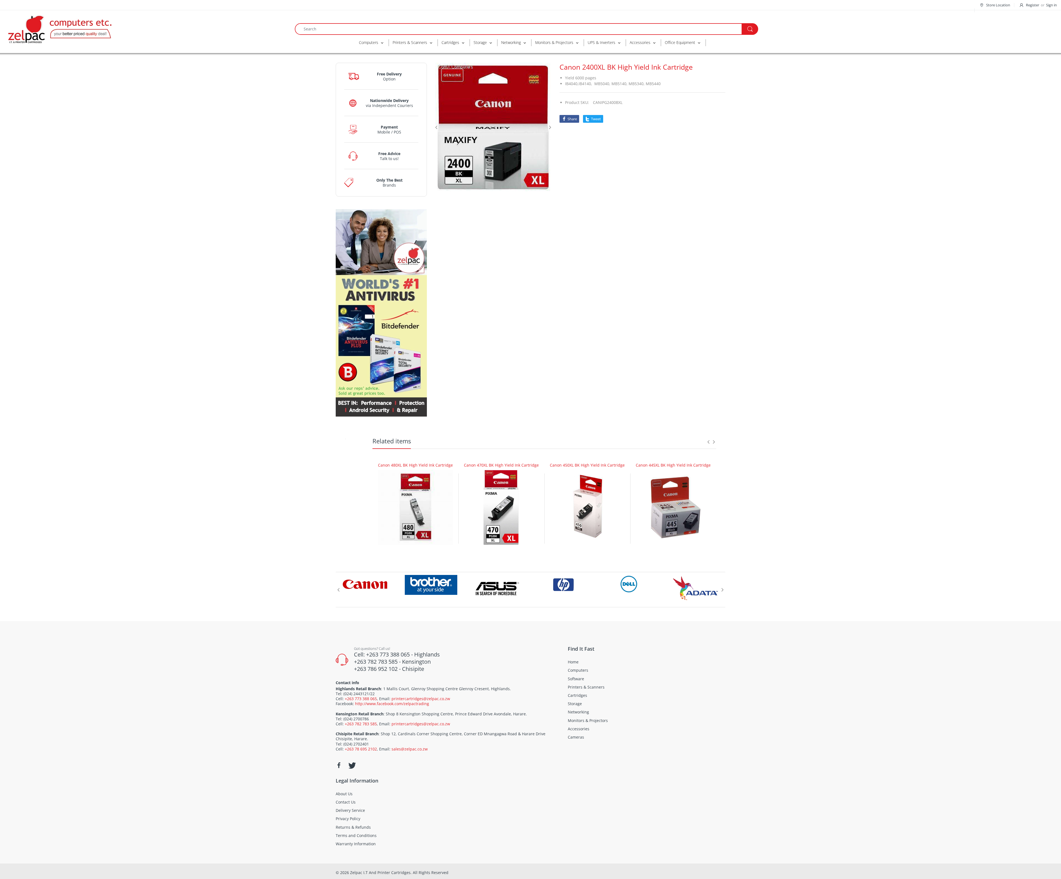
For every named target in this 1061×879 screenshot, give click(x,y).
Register (1032, 4)
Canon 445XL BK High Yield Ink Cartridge (673, 465)
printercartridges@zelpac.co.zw (421, 698)
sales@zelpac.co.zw (410, 749)
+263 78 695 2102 (361, 749)
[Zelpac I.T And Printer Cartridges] (59, 28)
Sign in (1051, 4)
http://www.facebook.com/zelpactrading (392, 703)
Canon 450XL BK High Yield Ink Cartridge (587, 465)
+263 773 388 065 (361, 698)
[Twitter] (351, 765)
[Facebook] (339, 765)
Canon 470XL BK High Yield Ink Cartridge (501, 465)
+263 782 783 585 (361, 723)
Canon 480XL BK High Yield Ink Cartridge (415, 465)
